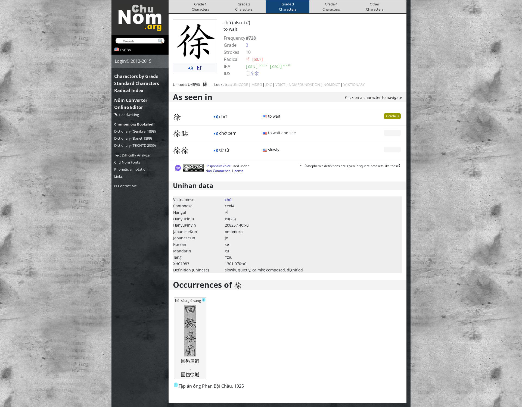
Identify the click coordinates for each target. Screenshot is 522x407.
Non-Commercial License (225, 170)
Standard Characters (136, 83)
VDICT (280, 84)
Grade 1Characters (200, 7)
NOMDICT (332, 84)
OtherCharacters (374, 7)
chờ (228, 199)
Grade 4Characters (331, 7)
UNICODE (240, 84)
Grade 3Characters (287, 7)
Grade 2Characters (244, 7)
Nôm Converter (130, 100)
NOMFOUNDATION (304, 84)
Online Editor (128, 107)
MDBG (256, 84)
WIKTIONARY (354, 84)
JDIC (268, 84)
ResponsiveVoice (218, 166)
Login (120, 61)
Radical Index (128, 90)
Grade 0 (392, 132)
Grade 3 (392, 116)
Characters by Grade (136, 76)
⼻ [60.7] (254, 59)
